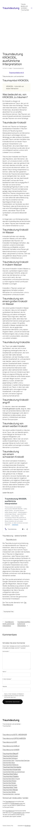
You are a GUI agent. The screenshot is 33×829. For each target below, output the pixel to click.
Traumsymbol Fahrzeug (10, 758)
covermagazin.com (16, 803)
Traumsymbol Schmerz (10, 785)
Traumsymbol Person (9, 781)
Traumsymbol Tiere (8, 611)
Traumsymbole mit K (18, 68)
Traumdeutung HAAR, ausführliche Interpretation (8, 623)
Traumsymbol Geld (8, 760)
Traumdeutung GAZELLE (11, 746)
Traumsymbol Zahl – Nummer (11, 794)
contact (25, 798)
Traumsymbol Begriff (10, 753)
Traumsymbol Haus (9, 762)
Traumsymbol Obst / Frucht (11, 779)
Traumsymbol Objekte (11, 776)
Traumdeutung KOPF (10, 742)
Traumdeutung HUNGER (11, 750)
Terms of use (7, 798)
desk (10, 68)
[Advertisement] (16, 30)
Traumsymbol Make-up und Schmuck (14, 772)
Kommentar (6, 651)
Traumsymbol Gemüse (22, 760)
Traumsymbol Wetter (9, 792)
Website (5, 686)
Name (4, 671)
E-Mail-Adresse (7, 679)
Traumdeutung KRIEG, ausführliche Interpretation (23, 623)
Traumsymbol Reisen (9, 783)
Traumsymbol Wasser (10, 790)
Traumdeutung (11, 8)
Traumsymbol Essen (10, 756)
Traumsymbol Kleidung (10, 765)
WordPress (27, 825)
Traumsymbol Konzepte (12, 767)
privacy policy (17, 798)
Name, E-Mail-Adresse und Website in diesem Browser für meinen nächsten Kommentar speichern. (14, 695)
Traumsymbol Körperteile (12, 769)
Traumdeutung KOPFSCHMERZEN (14, 738)
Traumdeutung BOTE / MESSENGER (15, 735)
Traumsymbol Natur (10, 774)
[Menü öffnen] (32, 8)
